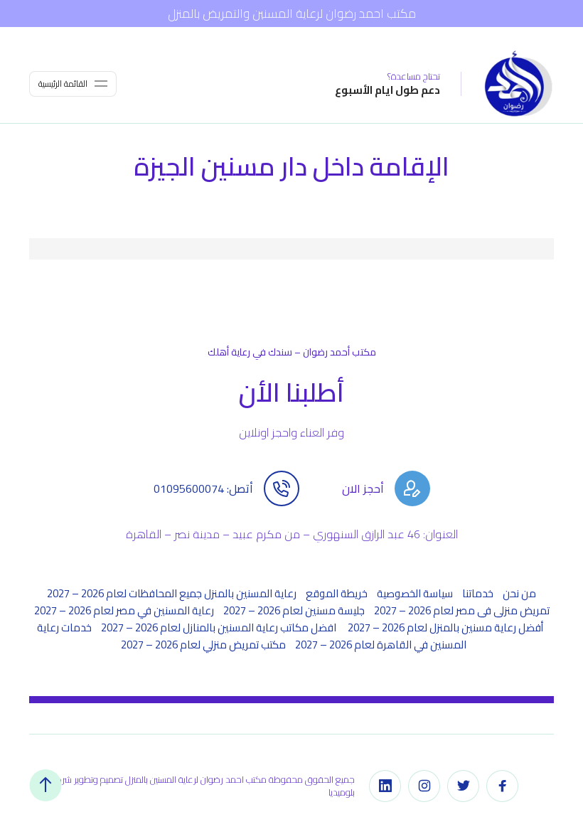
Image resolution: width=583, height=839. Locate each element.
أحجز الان (363, 488)
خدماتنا (477, 593)
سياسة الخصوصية (415, 593)
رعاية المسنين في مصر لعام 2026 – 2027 (124, 610)
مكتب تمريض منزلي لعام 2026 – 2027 (203, 644)
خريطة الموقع (337, 593)
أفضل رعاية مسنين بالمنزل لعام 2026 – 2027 (445, 627)
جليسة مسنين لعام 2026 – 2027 (294, 610)
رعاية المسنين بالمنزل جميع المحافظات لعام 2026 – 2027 (171, 593)
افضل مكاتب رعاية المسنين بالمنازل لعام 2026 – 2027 (219, 627)
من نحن (519, 593)
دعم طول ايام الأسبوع (387, 90)
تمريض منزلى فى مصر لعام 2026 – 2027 (462, 610)
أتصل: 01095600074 (203, 488)
